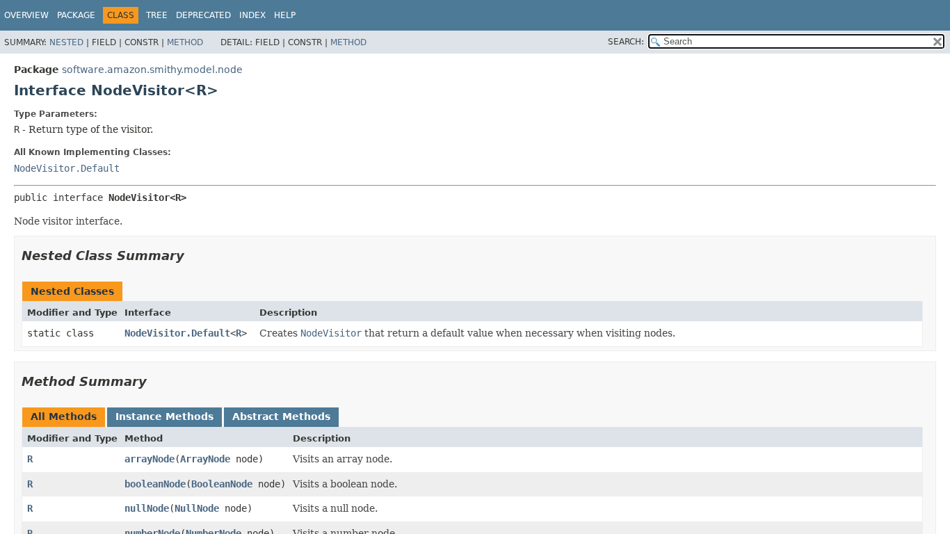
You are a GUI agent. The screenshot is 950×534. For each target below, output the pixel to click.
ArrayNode (205, 458)
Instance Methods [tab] (164, 416)
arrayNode (149, 458)
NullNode (197, 508)
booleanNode (155, 484)
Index (252, 15)
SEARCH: (626, 42)
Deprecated (203, 15)
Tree (157, 15)
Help (285, 15)
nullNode (146, 508)
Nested (66, 42)
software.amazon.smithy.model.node (152, 69)
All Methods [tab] (64, 416)
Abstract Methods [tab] (281, 416)
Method (185, 42)
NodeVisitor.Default (67, 168)
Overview (26, 15)
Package (76, 15)
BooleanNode (221, 484)
